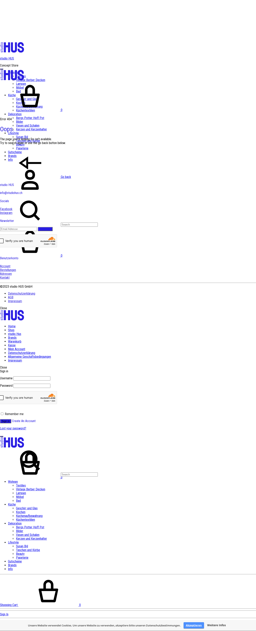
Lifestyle (13, 133)
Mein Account (16, 349)
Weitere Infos (216, 625)
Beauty (20, 554)
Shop (11, 330)
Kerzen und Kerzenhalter (31, 129)
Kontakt (5, 277)
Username (6, 378)
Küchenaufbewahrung (29, 516)
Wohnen (13, 482)
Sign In (4, 614)
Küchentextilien (25, 520)
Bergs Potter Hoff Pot (30, 118)
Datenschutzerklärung (21, 293)
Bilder (19, 122)
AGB (10, 297)
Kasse (12, 345)
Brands (12, 338)
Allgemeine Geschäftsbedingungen (29, 357)
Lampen (21, 493)
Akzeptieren (194, 625)
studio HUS (7, 58)
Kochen (20, 512)
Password (6, 386)
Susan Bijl (22, 137)
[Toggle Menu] (1, 69)
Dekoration (15, 114)
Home (12, 326)
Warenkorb (14, 341)
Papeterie (22, 557)
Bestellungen (8, 270)
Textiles (21, 485)
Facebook (6, 209)
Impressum (15, 301)
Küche (12, 504)
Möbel (20, 497)
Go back (65, 177)
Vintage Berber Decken (30, 80)
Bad (18, 501)
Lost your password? (13, 428)
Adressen (6, 274)
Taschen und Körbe (28, 550)
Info (10, 569)
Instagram (6, 213)
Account (5, 266)
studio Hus (14, 334)
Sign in (6, 421)
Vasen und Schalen (27, 125)
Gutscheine (15, 561)
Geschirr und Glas (27, 508)
